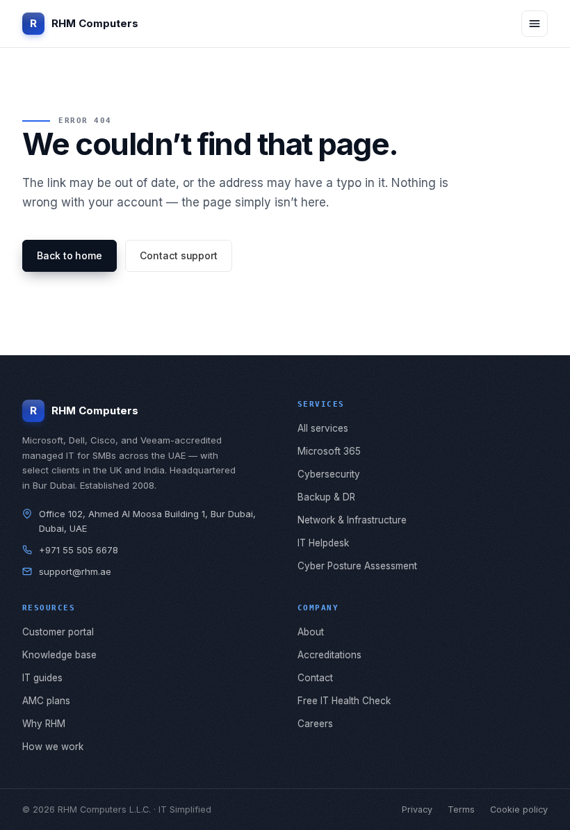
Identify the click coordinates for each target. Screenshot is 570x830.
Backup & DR (326, 497)
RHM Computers (84, 23)
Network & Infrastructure (352, 520)
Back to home (69, 255)
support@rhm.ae (75, 571)
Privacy (417, 809)
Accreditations (329, 654)
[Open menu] (534, 23)
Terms (461, 809)
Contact (315, 677)
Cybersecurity (329, 474)
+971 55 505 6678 (78, 549)
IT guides (42, 677)
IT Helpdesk (323, 542)
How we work (52, 746)
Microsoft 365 (329, 451)
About (311, 631)
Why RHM (43, 723)
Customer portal (58, 631)
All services (323, 428)
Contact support (179, 255)
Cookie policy (519, 809)
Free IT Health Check (344, 700)
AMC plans (46, 700)
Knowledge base (59, 654)
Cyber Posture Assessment (357, 565)
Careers (315, 723)
